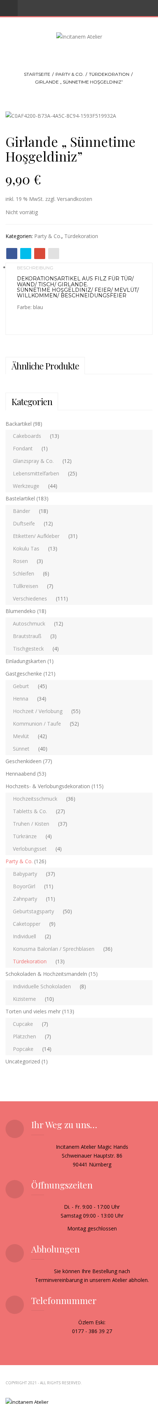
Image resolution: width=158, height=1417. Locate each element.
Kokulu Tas (26, 548)
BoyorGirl (24, 886)
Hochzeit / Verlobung (37, 711)
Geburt (21, 686)
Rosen (20, 560)
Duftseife (24, 523)
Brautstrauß (27, 636)
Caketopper (26, 923)
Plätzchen (24, 1036)
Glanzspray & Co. (33, 460)
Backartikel (19, 423)
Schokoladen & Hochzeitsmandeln (46, 973)
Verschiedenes (30, 598)
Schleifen (23, 573)
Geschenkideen (24, 761)
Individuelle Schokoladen (42, 986)
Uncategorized (23, 1061)
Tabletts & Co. (30, 811)
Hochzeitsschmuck (35, 798)
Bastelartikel (20, 498)
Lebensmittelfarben (36, 473)
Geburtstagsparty (33, 911)
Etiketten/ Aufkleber (36, 535)
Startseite (37, 74)
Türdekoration (109, 74)
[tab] (79, 267)
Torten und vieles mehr (33, 1011)
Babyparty (25, 873)
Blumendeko (21, 610)
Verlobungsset (30, 848)
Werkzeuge (26, 485)
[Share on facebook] (11, 253)
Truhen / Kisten (31, 823)
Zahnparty (25, 898)
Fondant (23, 448)
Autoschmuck (29, 623)
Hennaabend (21, 773)
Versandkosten (74, 198)
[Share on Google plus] (39, 253)
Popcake (23, 1048)
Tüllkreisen (25, 585)
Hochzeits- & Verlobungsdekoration (48, 786)
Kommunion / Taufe (37, 723)
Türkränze (25, 836)
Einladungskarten (26, 661)
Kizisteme (24, 998)
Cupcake (23, 1023)
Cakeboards (27, 435)
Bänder (21, 510)
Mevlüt (21, 736)
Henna (20, 698)
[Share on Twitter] (25, 253)
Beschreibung (35, 267)
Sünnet (21, 748)
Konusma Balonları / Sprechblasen (53, 948)
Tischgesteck (28, 648)
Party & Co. (69, 74)
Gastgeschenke (24, 673)
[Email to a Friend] (53, 253)
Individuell (24, 936)
